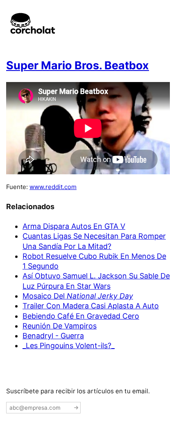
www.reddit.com (53, 187)
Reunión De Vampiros (60, 326)
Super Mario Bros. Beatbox (77, 65)
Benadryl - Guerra (53, 335)
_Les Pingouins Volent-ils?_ (69, 345)
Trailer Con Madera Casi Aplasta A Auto (91, 305)
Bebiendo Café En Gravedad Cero (81, 316)
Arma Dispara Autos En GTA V (74, 226)
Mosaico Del (78, 296)
